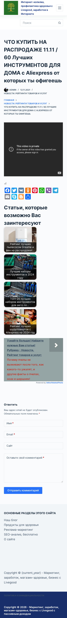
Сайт (10, 445)
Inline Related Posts (54, 383)
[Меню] (59, 7)
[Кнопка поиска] (59, 22)
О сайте (9, 539)
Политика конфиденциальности (24, 595)
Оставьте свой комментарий (25, 457)
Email (11, 434)
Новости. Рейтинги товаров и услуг (25, 93)
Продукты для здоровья (21, 525)
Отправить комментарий (23, 490)
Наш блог (11, 520)
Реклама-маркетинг (18, 529)
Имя (10, 423)
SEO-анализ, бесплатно (21, 534)
